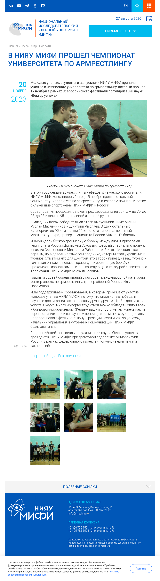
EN (126, 6)
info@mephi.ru (79, 513)
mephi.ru (105, 546)
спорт (35, 356)
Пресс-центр (29, 46)
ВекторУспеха (69, 356)
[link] (80, 487)
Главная (13, 46)
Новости (45, 46)
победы (49, 356)
